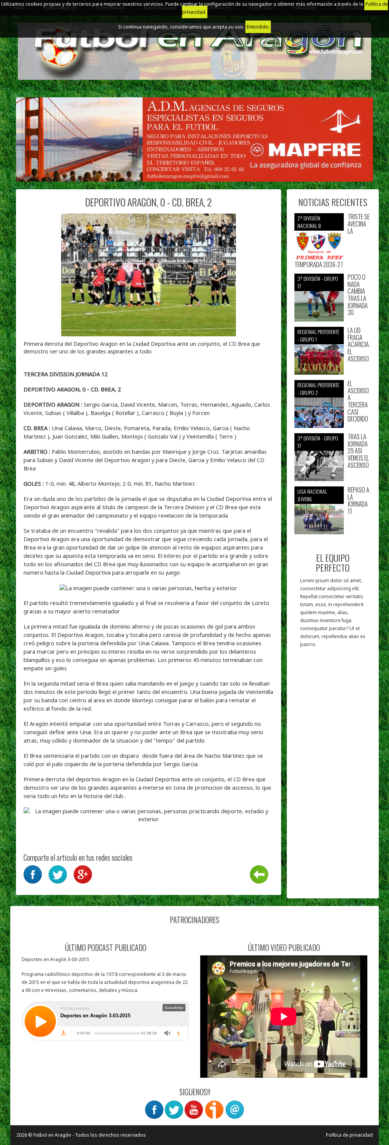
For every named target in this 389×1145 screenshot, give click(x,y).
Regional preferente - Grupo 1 (318, 335)
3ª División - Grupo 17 (317, 282)
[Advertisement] (333, 777)
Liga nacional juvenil (312, 495)
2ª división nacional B (309, 222)
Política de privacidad (349, 1135)
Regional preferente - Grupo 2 (318, 388)
